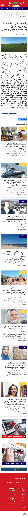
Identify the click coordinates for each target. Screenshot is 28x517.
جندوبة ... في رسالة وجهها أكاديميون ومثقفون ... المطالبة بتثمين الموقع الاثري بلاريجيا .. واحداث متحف (14, 291)
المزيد (2, 4)
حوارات (23, 496)
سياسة (13, 504)
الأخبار (23, 8)
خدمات (13, 496)
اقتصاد (23, 490)
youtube (10, 483)
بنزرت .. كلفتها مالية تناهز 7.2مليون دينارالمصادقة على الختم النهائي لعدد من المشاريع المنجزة (14, 220)
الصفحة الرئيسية (23, 13)
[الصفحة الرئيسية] (15, 3)
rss (14, 483)
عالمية (23, 502)
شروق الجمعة (11, 498)
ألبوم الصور (12, 488)
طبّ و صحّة (22, 500)
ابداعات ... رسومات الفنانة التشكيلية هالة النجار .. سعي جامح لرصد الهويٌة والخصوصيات (15, 365)
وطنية (13, 490)
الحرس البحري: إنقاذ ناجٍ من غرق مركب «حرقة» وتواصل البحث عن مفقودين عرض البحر (14, 182)
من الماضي (22, 504)
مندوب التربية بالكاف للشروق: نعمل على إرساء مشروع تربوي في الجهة (15, 146)
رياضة (23, 498)
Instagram (8, 483)
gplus (12, 483)
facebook (17, 483)
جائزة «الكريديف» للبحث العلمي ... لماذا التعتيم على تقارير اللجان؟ (14, 329)
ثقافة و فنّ (12, 492)
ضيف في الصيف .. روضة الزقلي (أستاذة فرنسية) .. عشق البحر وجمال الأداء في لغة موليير (15, 401)
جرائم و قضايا (22, 494)
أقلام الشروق (21, 488)
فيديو (13, 502)
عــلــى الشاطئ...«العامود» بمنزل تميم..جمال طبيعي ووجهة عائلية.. (14, 254)
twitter (19, 483)
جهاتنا (17, 13)
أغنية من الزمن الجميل (21, 506)
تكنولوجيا (22, 492)
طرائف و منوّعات (11, 500)
